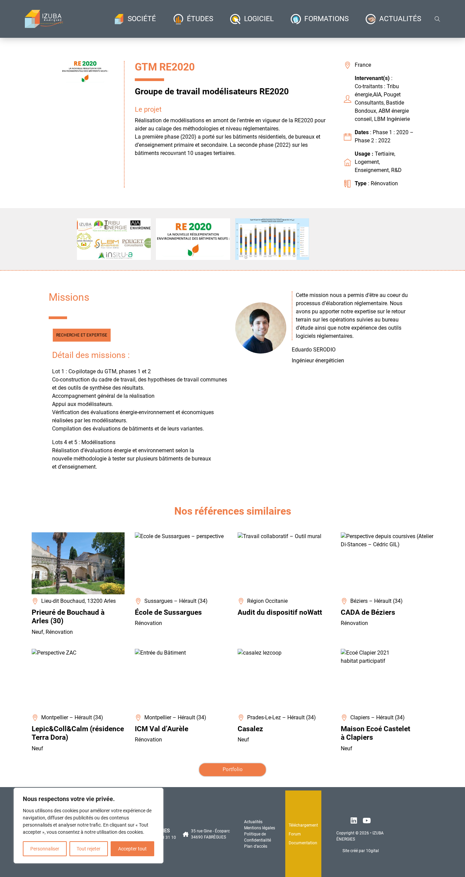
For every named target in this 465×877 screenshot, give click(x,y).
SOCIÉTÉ (142, 19)
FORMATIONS (326, 19)
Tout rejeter (88, 848)
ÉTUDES (200, 19)
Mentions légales (259, 828)
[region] (88, 825)
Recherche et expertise (81, 335)
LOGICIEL (259, 19)
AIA (377, 94)
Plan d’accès (255, 846)
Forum (295, 834)
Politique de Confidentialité (257, 837)
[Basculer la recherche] (437, 19)
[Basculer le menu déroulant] (119, 19)
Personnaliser (44, 848)
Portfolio (233, 769)
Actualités (253, 821)
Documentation (303, 843)
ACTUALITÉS (400, 19)
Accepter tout (132, 848)
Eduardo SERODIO (314, 349)
